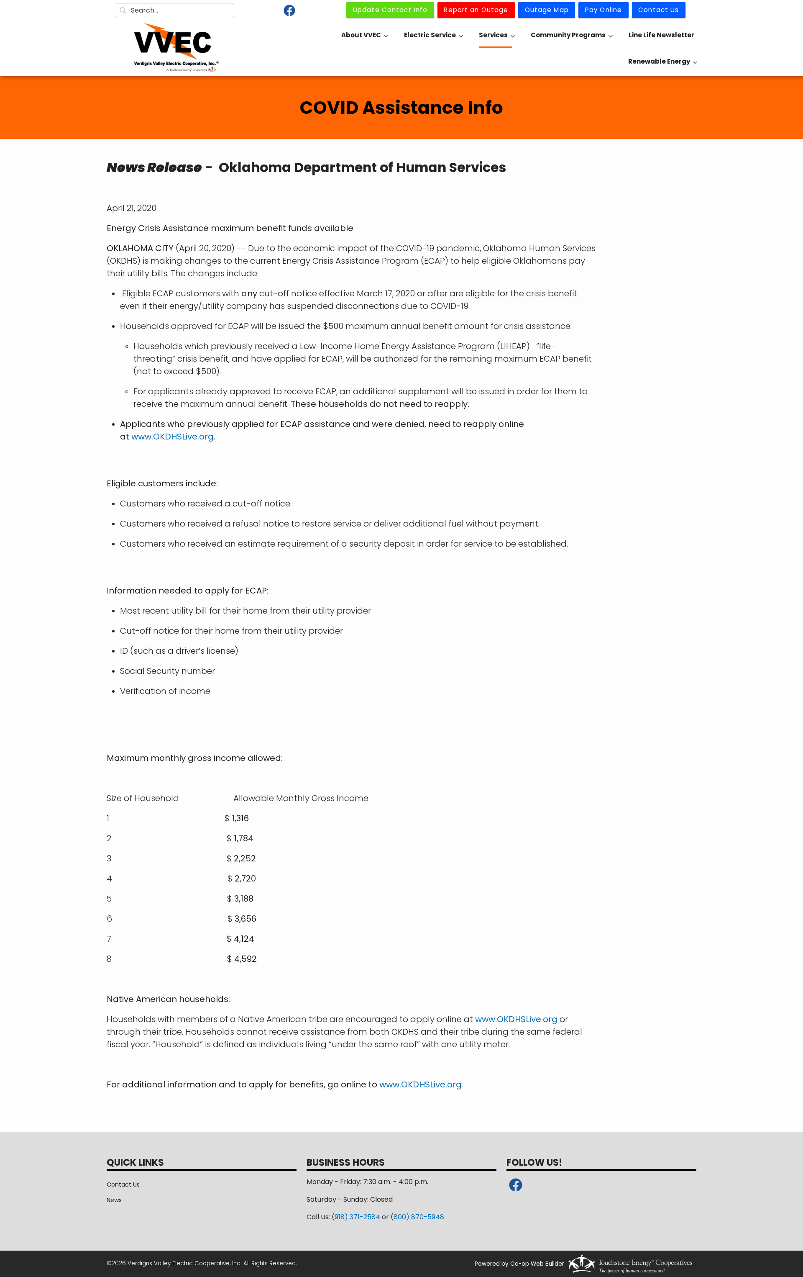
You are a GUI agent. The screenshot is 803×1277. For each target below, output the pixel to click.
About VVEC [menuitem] (364, 39)
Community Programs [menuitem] (572, 39)
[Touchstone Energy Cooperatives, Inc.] (630, 1263)
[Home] (177, 48)
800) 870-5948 (419, 1217)
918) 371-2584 (357, 1217)
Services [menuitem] (497, 39)
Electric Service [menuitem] (433, 39)
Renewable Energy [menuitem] (662, 66)
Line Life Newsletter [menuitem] (661, 35)
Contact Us (123, 1184)
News (114, 1200)
